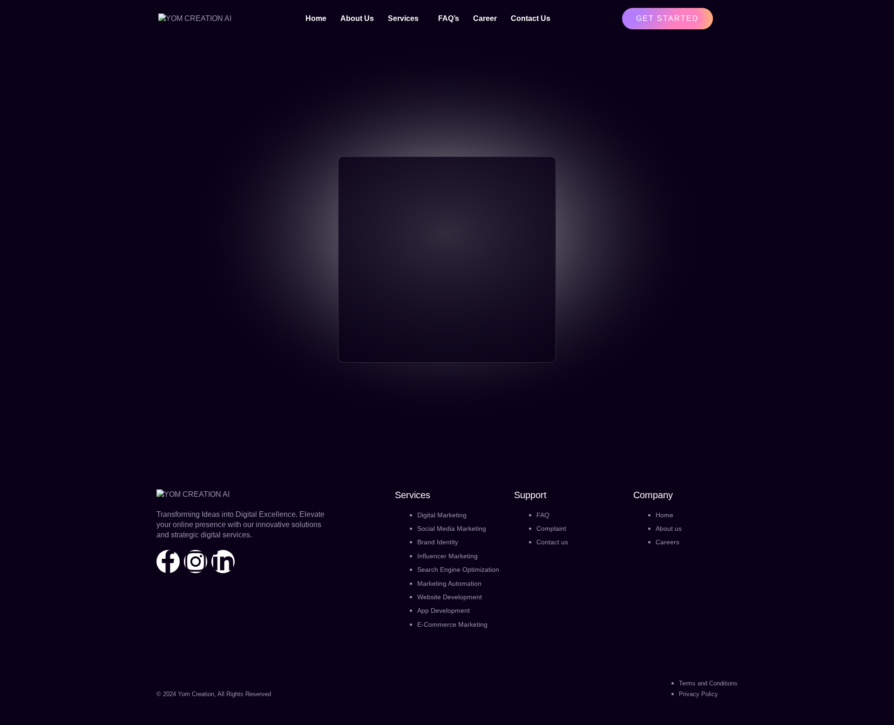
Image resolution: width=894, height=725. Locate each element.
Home (315, 18)
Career (485, 18)
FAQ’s (448, 18)
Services (403, 18)
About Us (357, 18)
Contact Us (530, 18)
